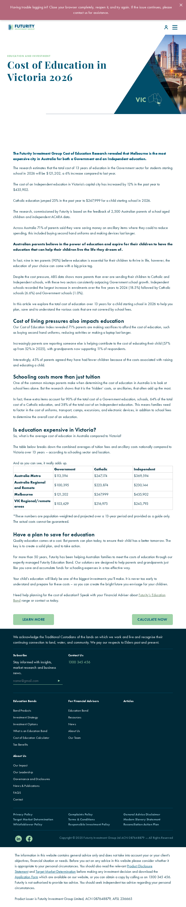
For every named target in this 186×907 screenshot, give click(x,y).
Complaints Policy (80, 814)
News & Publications (26, 786)
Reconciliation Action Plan (141, 824)
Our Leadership (23, 772)
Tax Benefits (20, 744)
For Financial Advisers (83, 701)
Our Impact (20, 765)
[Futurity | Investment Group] (10, 27)
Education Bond (78, 710)
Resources (74, 717)
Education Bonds (25, 701)
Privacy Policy (23, 814)
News (72, 724)
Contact (18, 799)
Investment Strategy (25, 717)
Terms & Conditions (81, 819)
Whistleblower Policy (28, 824)
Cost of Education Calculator (31, 738)
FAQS (17, 792)
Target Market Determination (33, 819)
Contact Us (75, 655)
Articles (128, 701)
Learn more (33, 619)
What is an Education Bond (30, 731)
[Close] (181, 5)
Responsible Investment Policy (89, 824)
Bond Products (22, 710)
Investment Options (25, 724)
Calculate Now (152, 619)
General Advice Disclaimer (141, 814)
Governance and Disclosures (31, 779)
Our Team (74, 738)
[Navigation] (175, 27)
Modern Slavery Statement (142, 819)
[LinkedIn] (18, 839)
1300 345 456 (79, 662)
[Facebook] (29, 839)
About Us (74, 731)
